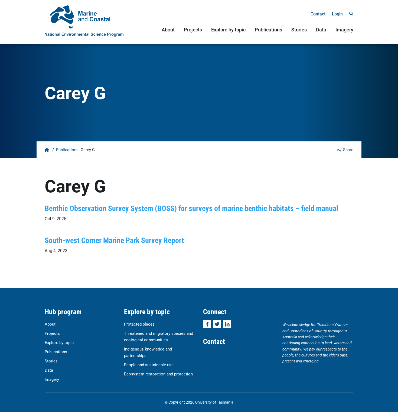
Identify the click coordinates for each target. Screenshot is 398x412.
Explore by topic (228, 29)
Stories (299, 29)
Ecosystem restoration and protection (158, 374)
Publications (268, 29)
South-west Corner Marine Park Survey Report (114, 240)
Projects (193, 29)
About (168, 29)
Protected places (139, 324)
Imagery (344, 29)
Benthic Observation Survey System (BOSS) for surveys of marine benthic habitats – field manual (191, 208)
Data (321, 29)
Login (337, 14)
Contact (318, 14)
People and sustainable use (149, 364)
